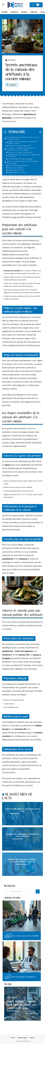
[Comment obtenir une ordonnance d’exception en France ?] (22, 956)
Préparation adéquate (15, 168)
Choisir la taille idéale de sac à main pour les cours (22, 810)
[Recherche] (33, 4)
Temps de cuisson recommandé (19, 146)
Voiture (9, 934)
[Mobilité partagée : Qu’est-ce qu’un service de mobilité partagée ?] (22, 915)
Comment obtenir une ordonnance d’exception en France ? (20, 977)
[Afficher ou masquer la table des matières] (33, 132)
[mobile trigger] (4, 5)
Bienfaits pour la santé (16, 170)
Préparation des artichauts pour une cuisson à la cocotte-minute (23, 138)
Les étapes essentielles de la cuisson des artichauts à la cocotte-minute (21, 149)
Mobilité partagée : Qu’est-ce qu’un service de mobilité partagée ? (22, 936)
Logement (12, 85)
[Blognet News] (15, 5)
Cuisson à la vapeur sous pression (20, 152)
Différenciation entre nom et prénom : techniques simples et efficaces (22, 860)
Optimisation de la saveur (17, 172)
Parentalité (13, 997)
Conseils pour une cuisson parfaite (20, 159)
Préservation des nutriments (18, 165)
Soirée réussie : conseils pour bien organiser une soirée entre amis (22, 1005)
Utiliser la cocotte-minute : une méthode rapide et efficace (22, 142)
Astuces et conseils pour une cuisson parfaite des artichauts (23, 162)
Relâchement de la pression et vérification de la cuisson (24, 156)
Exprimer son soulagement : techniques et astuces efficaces (22, 835)
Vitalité (9, 975)
